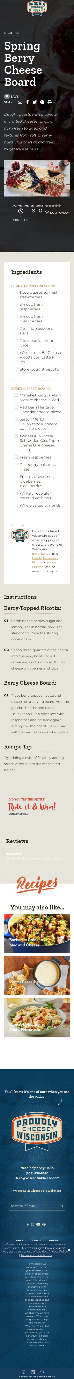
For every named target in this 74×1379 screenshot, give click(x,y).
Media (53, 1240)
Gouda (37, 558)
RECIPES (11, 33)
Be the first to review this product (34, 858)
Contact (37, 1240)
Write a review (57, 214)
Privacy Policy (58, 1251)
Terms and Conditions (36, 1255)
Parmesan (50, 558)
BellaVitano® (41, 553)
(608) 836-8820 (37, 1173)
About (21, 1240)
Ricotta (37, 562)
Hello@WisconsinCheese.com (37, 1178)
